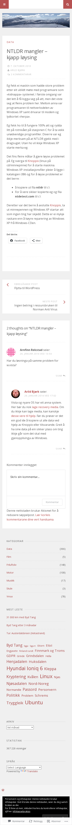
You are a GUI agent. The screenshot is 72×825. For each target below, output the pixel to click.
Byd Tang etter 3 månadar (21, 625)
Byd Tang (14, 645)
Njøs (57, 677)
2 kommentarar (21, 74)
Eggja (26, 646)
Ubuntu (34, 702)
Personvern (47, 689)
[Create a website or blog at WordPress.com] (3, 790)
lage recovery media (45, 407)
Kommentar (52, 502)
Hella (48, 656)
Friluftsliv (11, 564)
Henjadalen (16, 661)
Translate (32, 771)
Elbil (49, 645)
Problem (27, 696)
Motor (10, 572)
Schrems (41, 695)
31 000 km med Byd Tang (21, 617)
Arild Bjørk (17, 70)
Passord (30, 689)
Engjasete (12, 650)
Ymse (9, 596)
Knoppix (33, 161)
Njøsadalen (16, 683)
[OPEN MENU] (4, 4)
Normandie (13, 690)
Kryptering (16, 676)
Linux (46, 676)
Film (8, 556)
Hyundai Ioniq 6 (24, 668)
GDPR (10, 656)
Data (10, 42)
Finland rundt (26, 650)
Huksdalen (37, 661)
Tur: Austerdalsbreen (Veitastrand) (25, 633)
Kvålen (32, 676)
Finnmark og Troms (50, 650)
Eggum (33, 646)
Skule (9, 588)
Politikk (13, 695)
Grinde (21, 656)
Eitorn (40, 645)
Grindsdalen (35, 656)
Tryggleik (14, 702)
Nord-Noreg (38, 683)
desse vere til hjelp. (23, 416)
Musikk (10, 580)
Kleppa (50, 668)
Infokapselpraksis (21, 811)
